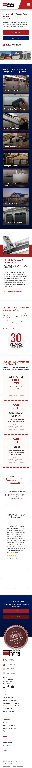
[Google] (4, 686)
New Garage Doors (8, 723)
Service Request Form (15, 498)
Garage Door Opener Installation (12, 706)
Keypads (5, 731)
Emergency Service (8, 714)
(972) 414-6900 (15, 483)
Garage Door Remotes (9, 728)
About (4, 748)
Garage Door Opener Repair (11, 703)
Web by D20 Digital (18, 766)
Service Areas (6, 745)
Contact (5, 750)
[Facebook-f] (8, 686)
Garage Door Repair (8, 697)
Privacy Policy (6, 766)
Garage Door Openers (9, 725)
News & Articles (7, 742)
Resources (6, 740)
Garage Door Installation (10, 700)
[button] (28, 4)
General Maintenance (9, 711)
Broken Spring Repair (9, 708)
